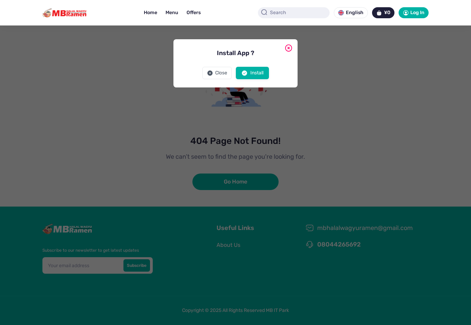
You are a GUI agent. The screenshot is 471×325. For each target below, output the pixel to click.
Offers (194, 12)
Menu (172, 12)
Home (150, 12)
